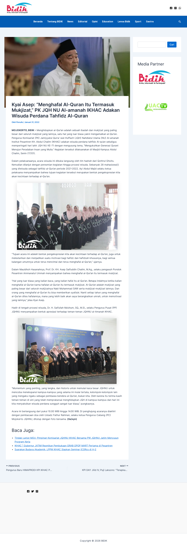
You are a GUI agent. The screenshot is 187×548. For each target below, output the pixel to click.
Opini (94, 21)
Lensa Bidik (124, 21)
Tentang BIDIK (55, 21)
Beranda (38, 21)
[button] (180, 22)
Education (107, 21)
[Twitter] (32, 491)
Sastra (150, 21)
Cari (172, 44)
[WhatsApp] (180, 8)
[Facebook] (171, 8)
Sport (138, 21)
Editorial (82, 21)
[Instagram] (175, 8)
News (70, 21)
